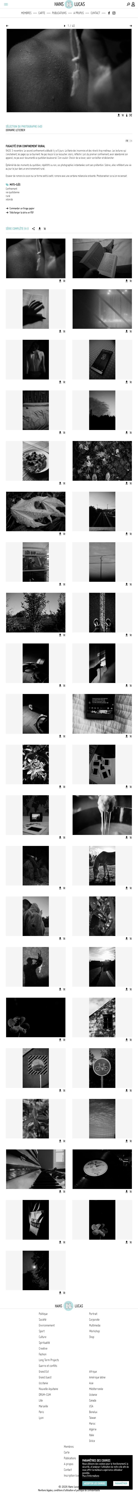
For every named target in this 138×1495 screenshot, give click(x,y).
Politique (43, 1314)
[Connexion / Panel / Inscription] (133, 4)
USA (91, 1406)
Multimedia (94, 1325)
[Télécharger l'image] (118, 115)
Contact (95, 13)
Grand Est (44, 1371)
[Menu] (5, 4)
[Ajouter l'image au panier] (122, 115)
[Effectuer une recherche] (128, 4)
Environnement (47, 1325)
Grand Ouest (45, 1377)
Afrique (93, 1371)
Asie (91, 1383)
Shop (91, 1337)
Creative (43, 1348)
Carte (41, 13)
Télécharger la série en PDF (22, 212)
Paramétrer (121, 1483)
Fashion (42, 1354)
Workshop (94, 1331)
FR (127, 141)
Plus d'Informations (90, 1475)
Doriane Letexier (15, 130)
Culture (42, 1337)
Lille (41, 1400)
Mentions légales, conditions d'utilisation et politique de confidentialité (69, 1490)
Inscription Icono (72, 1475)
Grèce (92, 1441)
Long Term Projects (49, 1360)
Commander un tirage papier (22, 208)
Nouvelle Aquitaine (48, 1389)
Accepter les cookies (94, 1483)
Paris (41, 1412)
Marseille (43, 1406)
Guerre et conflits (48, 1366)
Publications (59, 13)
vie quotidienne (12, 192)
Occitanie (43, 1383)
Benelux (93, 1412)
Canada (92, 1400)
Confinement (11, 188)
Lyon (41, 1418)
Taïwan (92, 1418)
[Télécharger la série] (39, 228)
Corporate (94, 1319)
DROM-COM (45, 1394)
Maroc (92, 1423)
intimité (9, 199)
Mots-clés (15, 184)
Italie (91, 1435)
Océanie (93, 1394)
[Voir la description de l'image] (126, 115)
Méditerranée (96, 1389)
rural (8, 196)
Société (42, 1319)
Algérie (92, 1429)
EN (131, 141)
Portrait (93, 1314)
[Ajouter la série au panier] (44, 228)
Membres (26, 13)
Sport (42, 1331)
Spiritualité (44, 1343)
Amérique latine (97, 1377)
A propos (78, 13)
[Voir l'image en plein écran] (130, 115)
